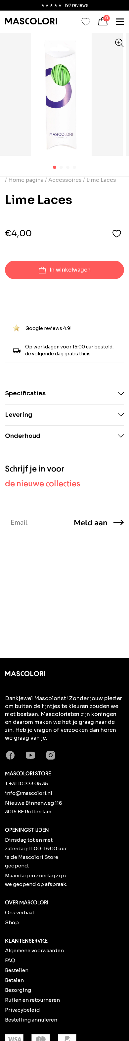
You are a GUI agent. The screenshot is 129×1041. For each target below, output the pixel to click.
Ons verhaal (19, 912)
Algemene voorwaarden (34, 950)
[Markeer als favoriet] (116, 233)
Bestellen (16, 970)
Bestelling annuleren (31, 1020)
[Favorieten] (86, 21)
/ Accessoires (63, 180)
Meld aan (91, 522)
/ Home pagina (25, 180)
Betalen (14, 980)
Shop (12, 922)
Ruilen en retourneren (32, 1000)
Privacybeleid (22, 1010)
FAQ (10, 960)
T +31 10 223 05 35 (26, 783)
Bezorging (18, 990)
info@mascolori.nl (28, 793)
